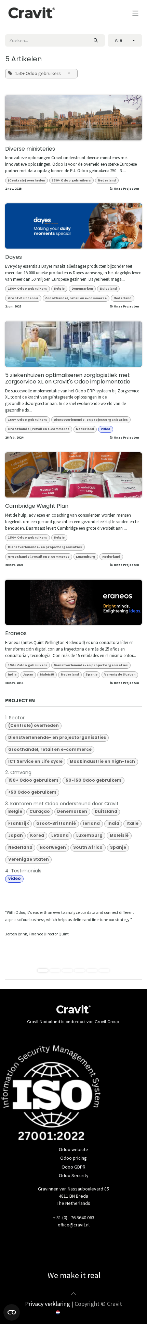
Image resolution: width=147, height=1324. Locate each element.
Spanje (91, 674)
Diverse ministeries (30, 149)
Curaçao (39, 811)
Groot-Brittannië (23, 298)
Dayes (13, 257)
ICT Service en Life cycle (35, 761)
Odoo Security (74, 1175)
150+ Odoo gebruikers (71, 180)
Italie (132, 823)
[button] (125, 40)
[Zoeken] (95, 40)
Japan (28, 674)
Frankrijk (18, 823)
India (12, 674)
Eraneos (16, 633)
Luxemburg (85, 556)
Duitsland (108, 288)
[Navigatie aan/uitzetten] (135, 13)
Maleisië (47, 674)
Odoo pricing (73, 1158)
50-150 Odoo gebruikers (93, 780)
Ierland (91, 823)
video (105, 429)
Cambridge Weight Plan (36, 506)
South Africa (88, 847)
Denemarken (82, 288)
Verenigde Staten (119, 674)
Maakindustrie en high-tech (102, 761)
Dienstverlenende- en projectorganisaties (91, 419)
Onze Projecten (126, 189)
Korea (37, 835)
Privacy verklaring (47, 1304)
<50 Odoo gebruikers (32, 792)
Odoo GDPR (73, 1167)
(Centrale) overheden (26, 180)
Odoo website (73, 1149)
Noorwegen (53, 847)
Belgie (59, 288)
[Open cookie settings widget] (11, 1312)
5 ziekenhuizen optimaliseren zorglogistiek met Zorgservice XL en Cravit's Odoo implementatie (67, 378)
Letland (60, 835)
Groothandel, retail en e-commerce (76, 298)
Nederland (107, 180)
